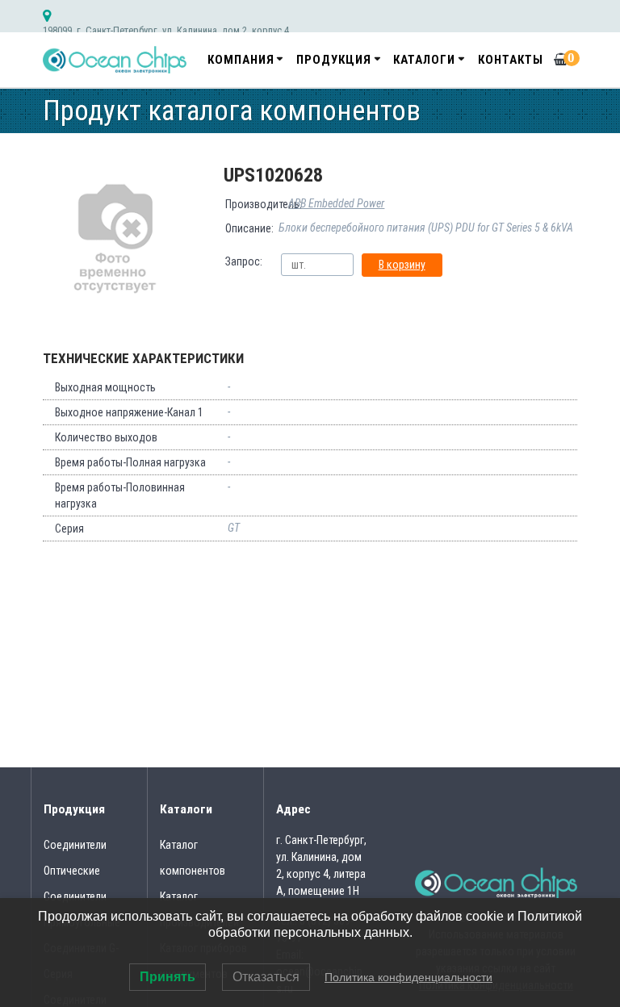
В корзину (402, 264)
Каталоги (424, 59)
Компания (240, 59)
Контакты (510, 59)
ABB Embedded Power (336, 203)
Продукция (333, 59)
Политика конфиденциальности (408, 977)
